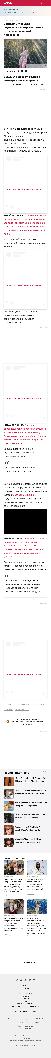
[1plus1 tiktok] (25, 980)
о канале (25, 985)
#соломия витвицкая (24, 704)
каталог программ (25, 993)
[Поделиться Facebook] (22, 71)
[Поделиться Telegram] (18, 71)
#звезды (8, 704)
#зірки (7, 895)
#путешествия (22, 709)
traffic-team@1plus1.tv (25, 1047)
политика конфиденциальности (25, 1006)
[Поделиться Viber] (26, 71)
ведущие (25, 998)
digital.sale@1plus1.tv (25, 1043)
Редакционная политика (25, 1011)
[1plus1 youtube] (34, 979)
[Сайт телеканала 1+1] (8, 3)
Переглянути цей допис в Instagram (24, 189)
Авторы (26, 1001)
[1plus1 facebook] (30, 980)
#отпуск (8, 709)
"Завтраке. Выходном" (24, 495)
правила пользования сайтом (25, 1009)
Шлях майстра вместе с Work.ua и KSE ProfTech (19, 12)
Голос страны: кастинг (11, 9)
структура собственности (26, 1003)
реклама (25, 988)
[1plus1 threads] (21, 980)
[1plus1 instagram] (17, 980)
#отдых (41, 704)
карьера (25, 996)
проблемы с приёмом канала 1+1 (25, 991)
